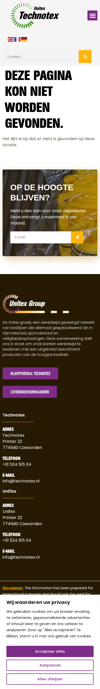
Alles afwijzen (50, 679)
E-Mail (9, 475)
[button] (92, 15)
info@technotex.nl (21, 481)
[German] (24, 39)
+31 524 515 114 (17, 464)
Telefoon (11, 458)
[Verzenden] (77, 237)
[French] (17, 39)
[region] (50, 642)
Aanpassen (50, 665)
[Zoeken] (85, 56)
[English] (11, 39)
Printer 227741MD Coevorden (22, 521)
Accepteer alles (50, 651)
